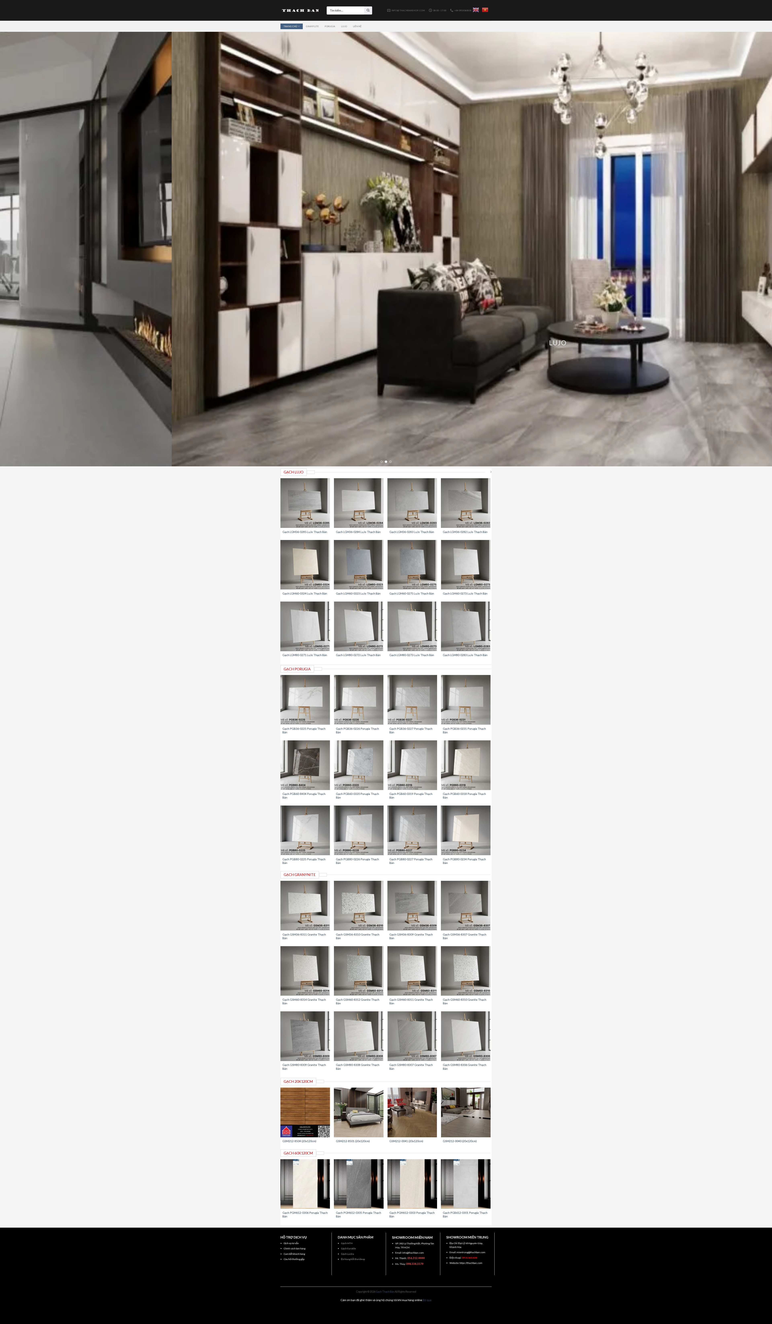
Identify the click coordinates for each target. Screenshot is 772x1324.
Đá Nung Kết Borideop (353, 1259)
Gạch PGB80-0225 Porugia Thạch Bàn (303, 860)
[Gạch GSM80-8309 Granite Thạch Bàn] (305, 1036)
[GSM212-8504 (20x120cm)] (305, 1112)
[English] (475, 10)
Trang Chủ (290, 26)
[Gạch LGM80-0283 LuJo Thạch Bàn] (466, 626)
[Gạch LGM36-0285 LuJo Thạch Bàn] (305, 503)
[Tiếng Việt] (485, 10)
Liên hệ (357, 26)
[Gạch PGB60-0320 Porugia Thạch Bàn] (359, 765)
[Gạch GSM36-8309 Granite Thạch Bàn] (412, 905)
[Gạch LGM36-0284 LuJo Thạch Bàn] (359, 503)
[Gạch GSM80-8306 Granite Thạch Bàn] (466, 1036)
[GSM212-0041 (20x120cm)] (412, 1112)
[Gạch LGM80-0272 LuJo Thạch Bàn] (359, 626)
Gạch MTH (347, 1243)
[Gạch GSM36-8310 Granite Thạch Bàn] (359, 905)
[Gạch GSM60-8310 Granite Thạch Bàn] (466, 971)
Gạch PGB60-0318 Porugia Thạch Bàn (464, 795)
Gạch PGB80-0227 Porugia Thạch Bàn (410, 860)
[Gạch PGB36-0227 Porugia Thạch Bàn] (412, 700)
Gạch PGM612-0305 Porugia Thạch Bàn (358, 1214)
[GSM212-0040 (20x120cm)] (466, 1112)
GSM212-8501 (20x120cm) (353, 1141)
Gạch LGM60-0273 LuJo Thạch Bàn (465, 593)
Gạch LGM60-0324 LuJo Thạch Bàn (304, 593)
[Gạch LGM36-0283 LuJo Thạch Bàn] (412, 503)
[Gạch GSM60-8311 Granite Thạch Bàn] (412, 971)
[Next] (751, 249)
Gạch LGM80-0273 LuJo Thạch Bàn (411, 655)
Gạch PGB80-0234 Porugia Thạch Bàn (464, 860)
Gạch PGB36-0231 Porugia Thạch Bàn (464, 730)
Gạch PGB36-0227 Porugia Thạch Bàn (410, 730)
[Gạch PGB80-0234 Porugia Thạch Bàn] (466, 830)
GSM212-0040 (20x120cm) (460, 1141)
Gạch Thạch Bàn (385, 1291)
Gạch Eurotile (348, 1248)
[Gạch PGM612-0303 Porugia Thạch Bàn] (412, 1184)
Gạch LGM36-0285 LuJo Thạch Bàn (304, 532)
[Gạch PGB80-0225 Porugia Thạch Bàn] (305, 830)
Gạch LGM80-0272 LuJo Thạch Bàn (358, 655)
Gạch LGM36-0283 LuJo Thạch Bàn (411, 532)
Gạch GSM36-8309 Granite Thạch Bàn (411, 936)
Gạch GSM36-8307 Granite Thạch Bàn (464, 936)
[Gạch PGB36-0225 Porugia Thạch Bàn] (305, 700)
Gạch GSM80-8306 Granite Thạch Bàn (464, 1066)
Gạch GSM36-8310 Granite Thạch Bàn (357, 936)
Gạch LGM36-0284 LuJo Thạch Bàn (358, 532)
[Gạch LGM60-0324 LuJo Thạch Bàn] (305, 565)
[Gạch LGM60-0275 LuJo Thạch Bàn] (412, 565)
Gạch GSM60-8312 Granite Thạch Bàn (357, 1001)
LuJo (344, 26)
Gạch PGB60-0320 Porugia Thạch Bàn (357, 795)
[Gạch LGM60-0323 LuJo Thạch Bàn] (359, 565)
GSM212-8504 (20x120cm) (299, 1141)
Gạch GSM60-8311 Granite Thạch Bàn (411, 1001)
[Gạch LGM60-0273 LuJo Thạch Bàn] (466, 565)
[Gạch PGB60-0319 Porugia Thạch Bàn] (412, 765)
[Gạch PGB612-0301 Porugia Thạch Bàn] (466, 1184)
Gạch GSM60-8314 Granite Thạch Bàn (304, 1001)
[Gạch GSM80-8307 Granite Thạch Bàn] (412, 1036)
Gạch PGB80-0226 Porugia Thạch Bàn (357, 860)
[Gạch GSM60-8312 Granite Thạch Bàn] (359, 971)
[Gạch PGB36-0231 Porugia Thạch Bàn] (466, 700)
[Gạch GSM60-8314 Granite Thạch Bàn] (305, 971)
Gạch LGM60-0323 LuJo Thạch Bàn (358, 593)
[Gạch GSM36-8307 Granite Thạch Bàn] (466, 905)
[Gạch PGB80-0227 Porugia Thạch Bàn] (412, 830)
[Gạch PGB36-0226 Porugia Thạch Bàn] (359, 700)
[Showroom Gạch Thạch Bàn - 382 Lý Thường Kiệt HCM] (300, 10)
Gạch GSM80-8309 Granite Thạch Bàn (304, 1066)
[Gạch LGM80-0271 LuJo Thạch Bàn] (305, 626)
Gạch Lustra (347, 1253)
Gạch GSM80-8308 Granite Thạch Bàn (357, 1066)
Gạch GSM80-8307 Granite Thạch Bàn (411, 1066)
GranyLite (312, 26)
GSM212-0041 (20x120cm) (406, 1141)
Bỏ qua (427, 1300)
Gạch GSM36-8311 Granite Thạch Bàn (304, 936)
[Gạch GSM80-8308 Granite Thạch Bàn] (359, 1036)
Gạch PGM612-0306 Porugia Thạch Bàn (305, 1214)
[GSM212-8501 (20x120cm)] (359, 1112)
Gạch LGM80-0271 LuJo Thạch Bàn (304, 655)
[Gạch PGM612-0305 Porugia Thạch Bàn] (359, 1184)
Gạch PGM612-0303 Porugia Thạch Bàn (412, 1214)
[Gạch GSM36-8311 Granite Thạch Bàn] (305, 905)
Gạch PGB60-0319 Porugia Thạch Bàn (410, 795)
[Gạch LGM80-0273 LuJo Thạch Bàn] (412, 626)
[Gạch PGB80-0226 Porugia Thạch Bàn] (359, 830)
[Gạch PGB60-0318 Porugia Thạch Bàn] (466, 765)
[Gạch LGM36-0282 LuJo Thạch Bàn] (466, 503)
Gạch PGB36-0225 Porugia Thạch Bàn (303, 730)
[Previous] (20, 249)
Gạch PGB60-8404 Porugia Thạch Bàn (303, 795)
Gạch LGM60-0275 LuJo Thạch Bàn (411, 593)
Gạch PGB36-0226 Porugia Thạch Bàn (357, 730)
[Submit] (368, 10)
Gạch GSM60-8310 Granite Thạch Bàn (464, 1001)
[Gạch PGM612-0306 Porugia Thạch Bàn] (305, 1184)
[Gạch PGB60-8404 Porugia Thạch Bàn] (305, 765)
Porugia (330, 26)
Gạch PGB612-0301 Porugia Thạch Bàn (465, 1214)
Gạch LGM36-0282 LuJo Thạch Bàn (465, 532)
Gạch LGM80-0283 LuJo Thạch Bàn (465, 655)
